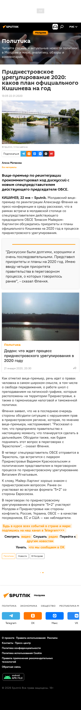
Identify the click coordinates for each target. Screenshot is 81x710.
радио (53, 536)
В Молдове (37, 556)
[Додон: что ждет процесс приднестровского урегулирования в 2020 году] (40, 317)
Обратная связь (11, 666)
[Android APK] (13, 677)
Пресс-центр (23, 643)
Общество (48, 605)
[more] (75, 368)
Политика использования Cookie (22, 653)
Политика (12, 344)
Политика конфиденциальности (21, 648)
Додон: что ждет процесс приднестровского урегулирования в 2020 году (39, 355)
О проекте (8, 638)
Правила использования (31, 638)
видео (26, 536)
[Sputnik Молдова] (11, 28)
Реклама (52, 638)
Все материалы (9, 167)
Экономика (28, 605)
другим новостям (52, 538)
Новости (22, 556)
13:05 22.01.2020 (12, 96)
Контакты (7, 643)
